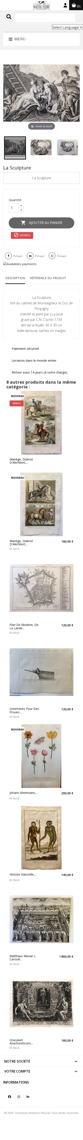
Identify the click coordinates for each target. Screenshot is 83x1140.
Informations (16, 1082)
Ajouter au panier (41, 222)
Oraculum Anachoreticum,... (21, 1041)
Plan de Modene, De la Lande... (24, 626)
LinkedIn (27, 1096)
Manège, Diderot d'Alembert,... (21, 461)
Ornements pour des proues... (24, 710)
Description (15, 278)
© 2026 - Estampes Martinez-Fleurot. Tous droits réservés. (41, 1113)
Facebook (9, 1096)
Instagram (18, 1096)
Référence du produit (48, 278)
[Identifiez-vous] (65, 6)
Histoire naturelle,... (23, 874)
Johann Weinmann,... (23, 792)
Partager (18, 256)
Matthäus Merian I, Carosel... (23, 957)
